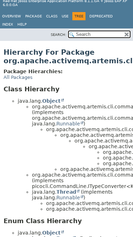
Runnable (68, 123)
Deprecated (101, 16)
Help (22, 24)
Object (51, 101)
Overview (11, 16)
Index (7, 24)
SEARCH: (58, 35)
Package (33, 16)
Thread (66, 192)
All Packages (18, 77)
